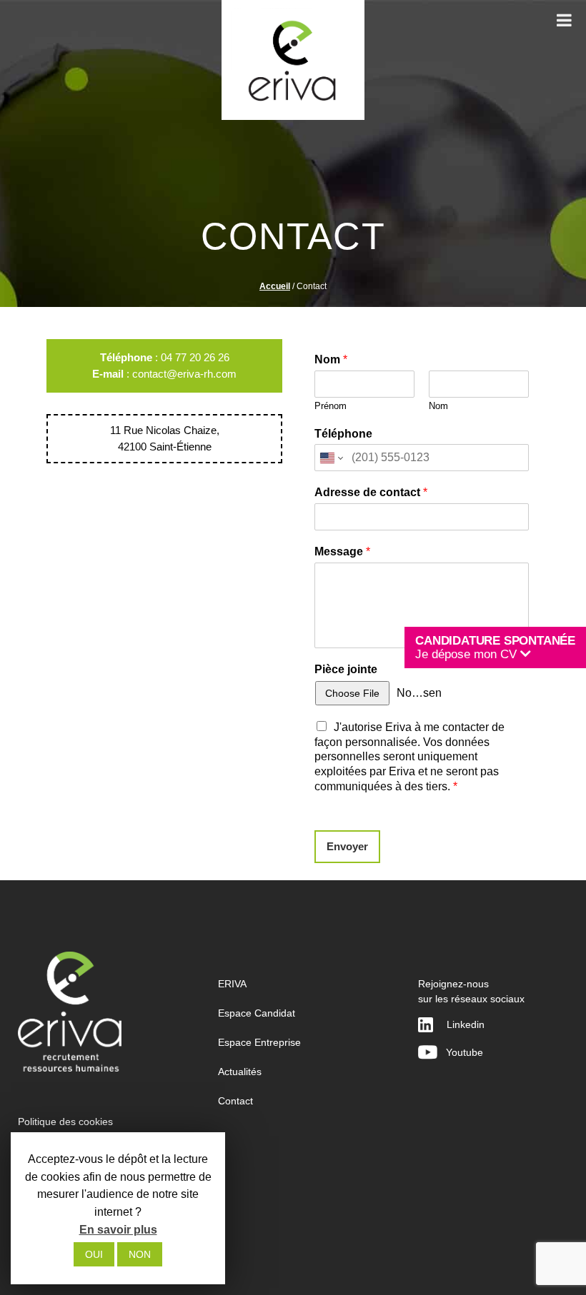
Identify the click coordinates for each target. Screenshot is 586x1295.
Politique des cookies (65, 1121)
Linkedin (466, 1024)
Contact (235, 1101)
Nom (330, 359)
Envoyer (347, 846)
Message (342, 551)
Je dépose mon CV (495, 647)
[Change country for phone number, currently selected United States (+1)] (330, 457)
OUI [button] (94, 1254)
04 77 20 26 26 (195, 357)
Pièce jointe (345, 669)
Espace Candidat (256, 1013)
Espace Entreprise (259, 1042)
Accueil (274, 286)
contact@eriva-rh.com (184, 374)
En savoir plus (118, 1230)
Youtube (460, 1052)
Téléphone (343, 434)
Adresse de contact (370, 492)
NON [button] (140, 1254)
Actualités (240, 1071)
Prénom (330, 405)
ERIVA (232, 983)
